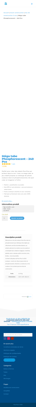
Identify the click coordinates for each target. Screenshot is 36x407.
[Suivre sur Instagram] (8, 338)
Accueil (6, 12)
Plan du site (9, 360)
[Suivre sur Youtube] (12, 338)
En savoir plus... (7, 201)
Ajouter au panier (17, 218)
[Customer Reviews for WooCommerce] (29, 296)
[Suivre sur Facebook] (5, 338)
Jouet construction (17, 12)
